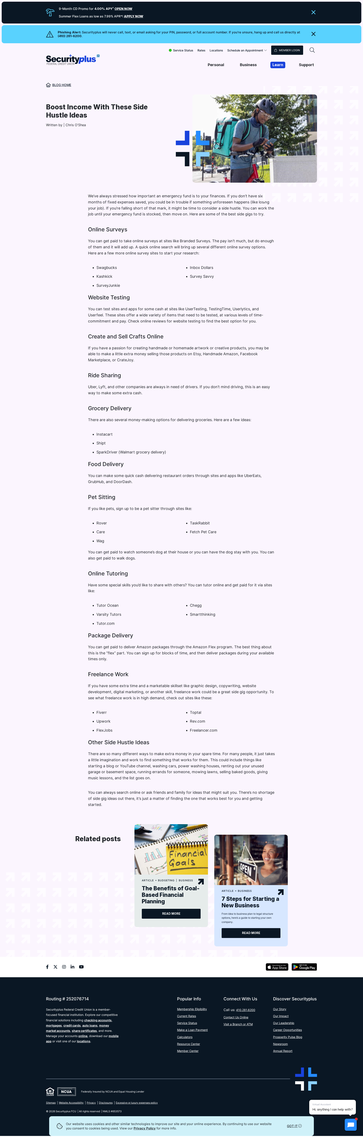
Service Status (183, 50)
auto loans (89, 1025)
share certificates (84, 1030)
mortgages (54, 1025)
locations (83, 1041)
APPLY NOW (133, 16)
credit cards (72, 1025)
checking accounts (98, 1020)
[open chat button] (351, 1125)
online (82, 1036)
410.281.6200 (245, 1010)
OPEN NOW (123, 9)
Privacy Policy (145, 1128)
